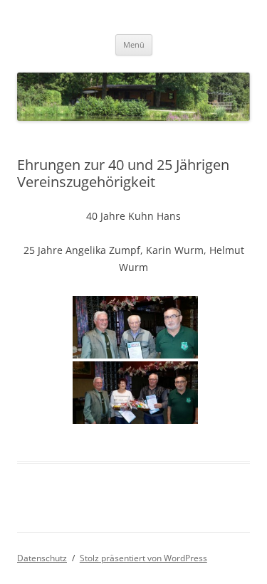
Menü (134, 44)
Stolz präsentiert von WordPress (143, 558)
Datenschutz (42, 558)
